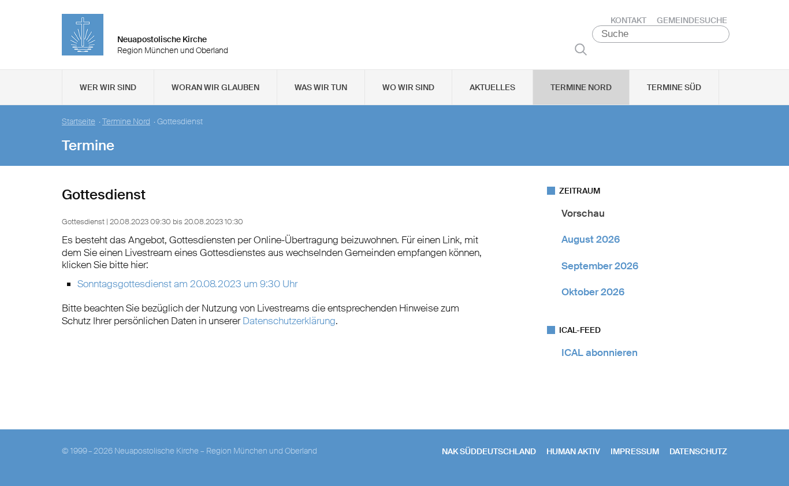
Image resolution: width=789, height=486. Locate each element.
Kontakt (628, 20)
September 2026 (599, 265)
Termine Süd (674, 87)
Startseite (78, 122)
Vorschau (583, 213)
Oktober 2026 (592, 291)
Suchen (581, 49)
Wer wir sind (108, 87)
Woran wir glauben (215, 87)
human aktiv (573, 451)
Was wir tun (321, 87)
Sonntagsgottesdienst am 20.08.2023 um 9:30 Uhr (187, 283)
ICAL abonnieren (599, 352)
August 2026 (590, 239)
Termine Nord (581, 87)
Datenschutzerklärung (289, 320)
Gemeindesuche (692, 20)
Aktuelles (492, 87)
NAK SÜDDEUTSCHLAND (489, 451)
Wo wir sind (408, 87)
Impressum (635, 451)
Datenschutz (698, 451)
